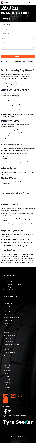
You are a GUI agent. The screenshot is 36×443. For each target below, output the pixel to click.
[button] (33, 2)
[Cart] (29, 3)
